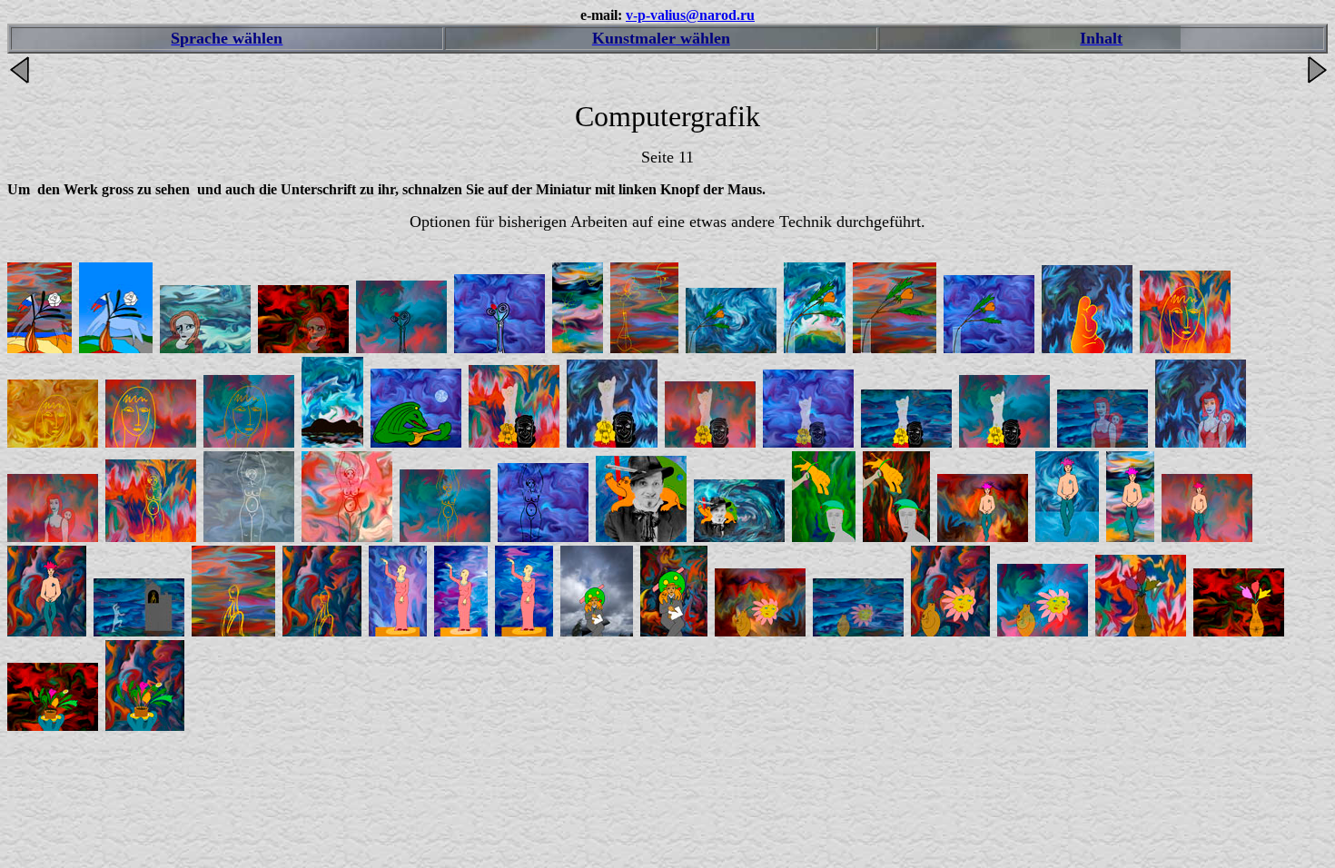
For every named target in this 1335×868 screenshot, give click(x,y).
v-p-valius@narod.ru (690, 15)
